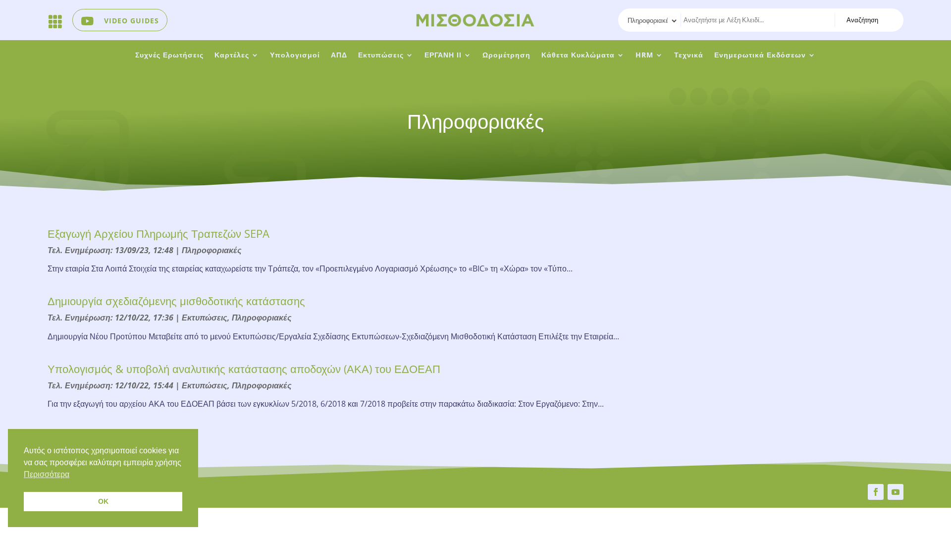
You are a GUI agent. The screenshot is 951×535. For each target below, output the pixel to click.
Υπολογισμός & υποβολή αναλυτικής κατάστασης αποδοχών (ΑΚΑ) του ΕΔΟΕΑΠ (244, 368)
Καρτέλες (231, 55)
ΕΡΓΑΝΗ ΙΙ (443, 55)
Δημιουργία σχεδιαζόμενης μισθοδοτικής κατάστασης (176, 300)
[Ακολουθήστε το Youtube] (895, 492)
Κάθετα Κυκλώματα (578, 55)
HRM (644, 55)
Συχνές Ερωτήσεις (169, 55)
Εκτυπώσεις (381, 55)
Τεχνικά (688, 55)
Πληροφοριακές (212, 250)
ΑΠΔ (339, 55)
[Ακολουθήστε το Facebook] (876, 492)
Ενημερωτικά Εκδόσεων (760, 55)
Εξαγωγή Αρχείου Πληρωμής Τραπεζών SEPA (158, 233)
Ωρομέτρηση (506, 55)
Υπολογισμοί (295, 55)
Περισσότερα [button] (46, 474)
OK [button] (103, 501)
